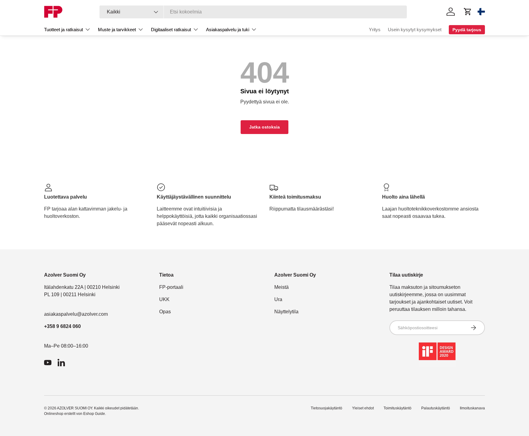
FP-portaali (171, 287)
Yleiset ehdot (363, 408)
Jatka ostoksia (264, 127)
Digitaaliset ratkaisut (171, 29)
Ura (278, 299)
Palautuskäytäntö (435, 408)
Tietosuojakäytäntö (326, 408)
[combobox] (253, 12)
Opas (165, 311)
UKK (164, 299)
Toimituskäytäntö (397, 408)
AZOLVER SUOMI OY (74, 408)
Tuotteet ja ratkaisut (63, 29)
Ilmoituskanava (472, 408)
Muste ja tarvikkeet (117, 29)
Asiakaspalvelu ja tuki (227, 29)
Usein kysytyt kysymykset (414, 29)
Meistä (281, 287)
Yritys (375, 29)
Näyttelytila (286, 311)
